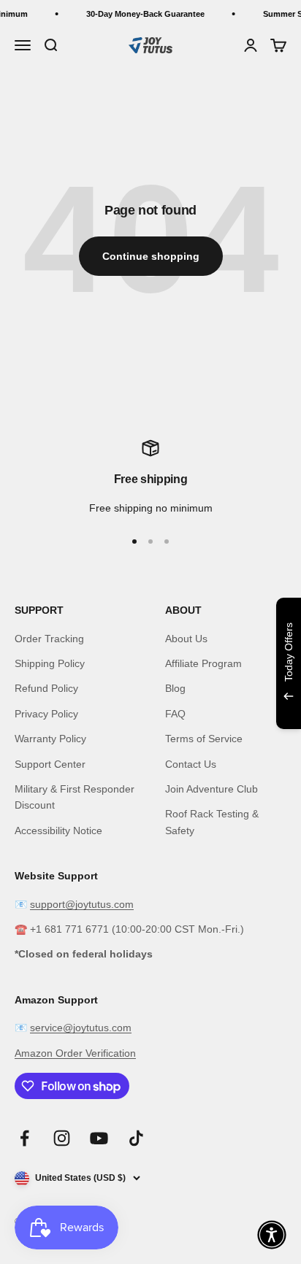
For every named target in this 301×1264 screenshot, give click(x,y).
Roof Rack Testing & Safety (212, 822)
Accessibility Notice (58, 830)
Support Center (50, 764)
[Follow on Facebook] (24, 1138)
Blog (175, 688)
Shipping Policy (50, 663)
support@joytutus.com (82, 904)
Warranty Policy (50, 738)
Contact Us (190, 764)
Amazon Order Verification (75, 1053)
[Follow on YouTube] (99, 1138)
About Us (186, 638)
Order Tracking (49, 638)
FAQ (175, 714)
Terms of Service (204, 738)
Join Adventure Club (211, 789)
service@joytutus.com (81, 1027)
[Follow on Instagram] (62, 1138)
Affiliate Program (203, 663)
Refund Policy (46, 688)
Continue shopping (150, 256)
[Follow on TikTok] (136, 1138)
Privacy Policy (46, 714)
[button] (271, 1234)
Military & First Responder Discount (74, 797)
